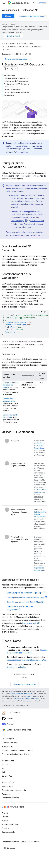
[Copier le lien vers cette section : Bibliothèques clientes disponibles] (41, 580)
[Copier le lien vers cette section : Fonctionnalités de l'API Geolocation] (20, 250)
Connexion (42, 3)
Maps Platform (26, 3)
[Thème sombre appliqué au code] (41, 312)
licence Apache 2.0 (30, 623)
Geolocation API (29, 10)
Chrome (5, 817)
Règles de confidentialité (30, 842)
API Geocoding (20, 152)
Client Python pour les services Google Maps (25, 597)
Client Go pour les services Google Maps (24, 602)
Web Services (9, 10)
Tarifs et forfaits (8, 786)
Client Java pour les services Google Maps (24, 593)
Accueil (4, 43)
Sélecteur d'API (7, 747)
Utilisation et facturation (16, 667)
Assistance (6, 794)
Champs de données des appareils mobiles (10, 385)
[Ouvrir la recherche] (34, 2)
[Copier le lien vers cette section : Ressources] (17, 354)
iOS (3, 768)
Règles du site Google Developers (27, 698)
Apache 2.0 (30, 696)
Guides (7, 49)
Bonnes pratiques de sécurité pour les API (17, 750)
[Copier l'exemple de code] (45, 312)
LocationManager (17, 221)
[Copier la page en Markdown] (12, 69)
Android (5, 764)
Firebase (5, 821)
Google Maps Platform (26, 43)
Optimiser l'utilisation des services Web (16, 754)
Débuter (8, 16)
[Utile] (26, 54)
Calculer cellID (39, 512)
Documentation (10, 46)
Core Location (16, 227)
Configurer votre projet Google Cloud (39, 445)
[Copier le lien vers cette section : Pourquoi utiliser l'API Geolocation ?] (28, 167)
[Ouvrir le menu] (3, 3)
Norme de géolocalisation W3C (29, 235)
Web (3, 772)
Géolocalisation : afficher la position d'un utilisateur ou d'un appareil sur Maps (27, 204)
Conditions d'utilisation (10, 798)
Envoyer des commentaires (16, 59)
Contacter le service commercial (32, 16)
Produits (13, 43)
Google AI (5, 828)
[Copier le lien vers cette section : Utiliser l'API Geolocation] (36, 432)
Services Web (7, 776)
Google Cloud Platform (10, 824)
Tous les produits (8, 832)
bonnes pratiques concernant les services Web (26, 660)
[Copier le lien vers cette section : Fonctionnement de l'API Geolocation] (20, 278)
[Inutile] (30, 54)
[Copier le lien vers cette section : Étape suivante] (23, 641)
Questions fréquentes (10, 743)
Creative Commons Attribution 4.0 (21, 694)
